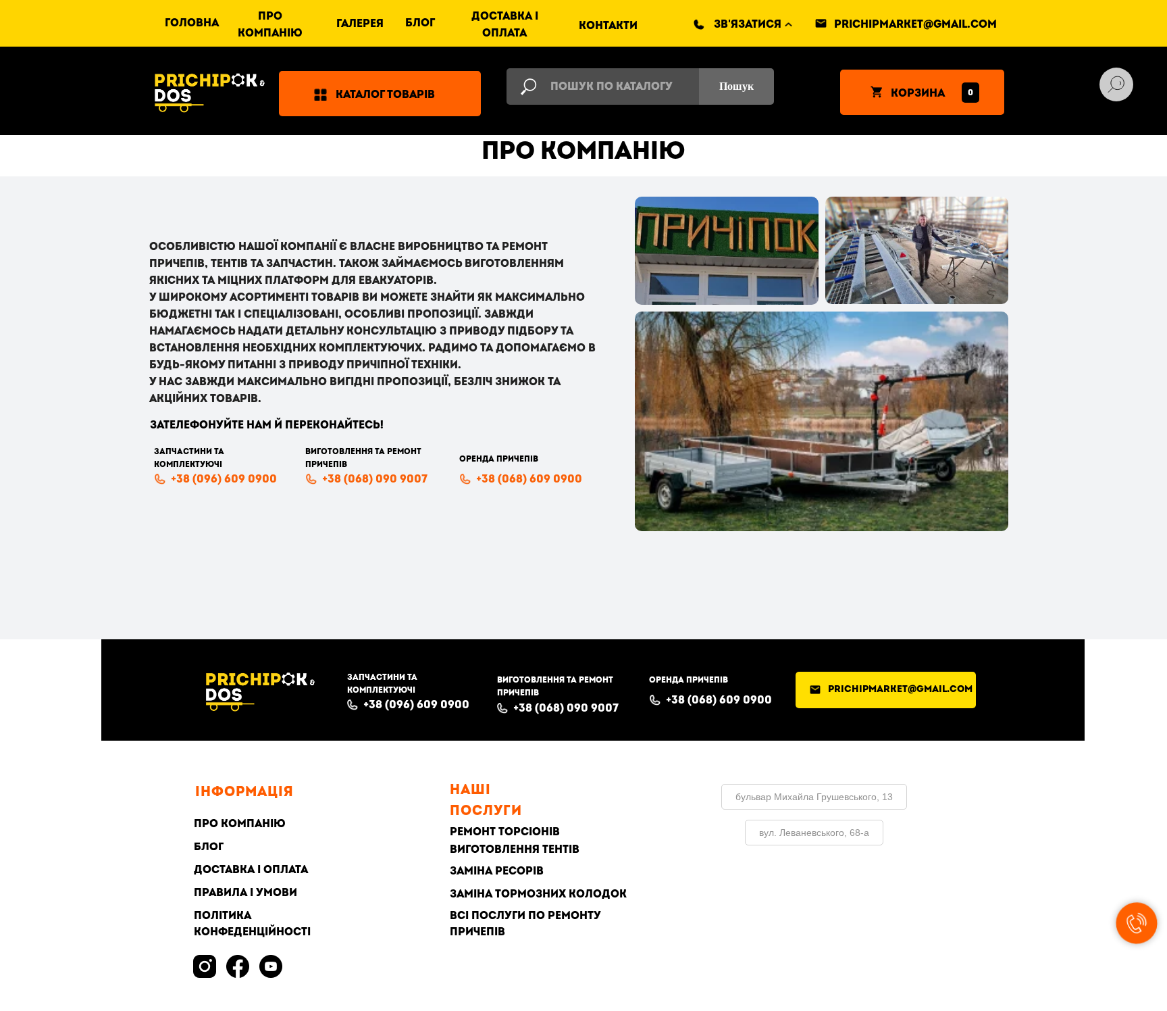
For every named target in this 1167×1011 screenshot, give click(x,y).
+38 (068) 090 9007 (374, 479)
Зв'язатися (747, 24)
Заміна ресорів (497, 871)
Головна (192, 23)
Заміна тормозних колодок (538, 894)
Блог (420, 23)
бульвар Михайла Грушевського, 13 (814, 796)
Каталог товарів (385, 94)
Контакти (608, 25)
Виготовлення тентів (514, 849)
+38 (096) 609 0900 (224, 479)
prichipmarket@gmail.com (915, 24)
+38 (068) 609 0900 (529, 479)
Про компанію (240, 824)
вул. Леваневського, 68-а (814, 832)
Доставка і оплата (251, 870)
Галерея (360, 23)
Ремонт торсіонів (505, 832)
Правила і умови (245, 892)
